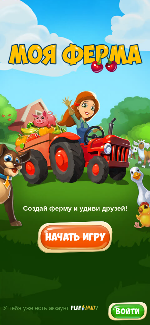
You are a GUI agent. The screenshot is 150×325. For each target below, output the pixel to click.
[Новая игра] (75, 237)
